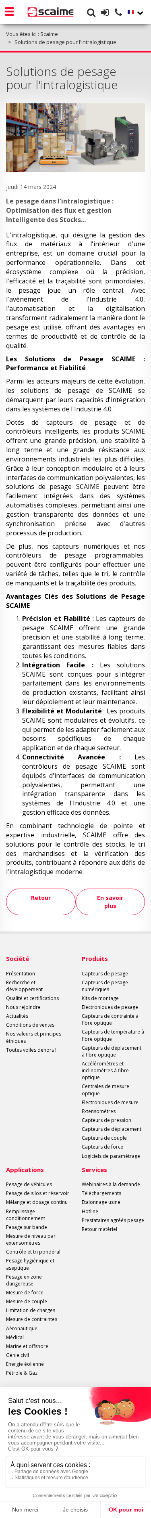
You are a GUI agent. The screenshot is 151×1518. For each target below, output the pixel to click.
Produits (95, 958)
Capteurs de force (102, 1146)
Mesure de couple (26, 1301)
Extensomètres (99, 1111)
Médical (15, 1337)
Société (17, 958)
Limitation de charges (30, 1310)
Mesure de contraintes (31, 1319)
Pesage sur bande (26, 1227)
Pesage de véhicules (29, 1184)
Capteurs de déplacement (111, 1129)
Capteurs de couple (104, 1137)
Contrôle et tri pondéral (33, 1251)
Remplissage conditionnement (25, 1215)
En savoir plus (110, 902)
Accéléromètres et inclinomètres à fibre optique (105, 1070)
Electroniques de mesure (110, 1102)
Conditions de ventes (30, 1024)
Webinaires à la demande (111, 1184)
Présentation (20, 973)
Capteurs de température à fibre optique (113, 1035)
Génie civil (17, 1355)
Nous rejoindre (23, 1007)
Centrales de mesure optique (105, 1090)
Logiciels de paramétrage (111, 1156)
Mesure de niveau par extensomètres (31, 1239)
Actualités (17, 1016)
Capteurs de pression (106, 1120)
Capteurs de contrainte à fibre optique (110, 1019)
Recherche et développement (24, 986)
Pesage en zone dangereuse (24, 1280)
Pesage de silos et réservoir (37, 1193)
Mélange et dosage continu (37, 1202)
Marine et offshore (27, 1346)
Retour (41, 898)
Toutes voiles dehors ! (31, 1049)
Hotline (90, 1211)
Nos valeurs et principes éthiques (33, 1037)
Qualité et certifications (32, 998)
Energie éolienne (25, 1364)
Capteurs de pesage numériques (105, 986)
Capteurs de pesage (105, 973)
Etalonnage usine (101, 1202)
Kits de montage (100, 998)
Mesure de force (24, 1292)
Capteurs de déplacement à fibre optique (111, 1051)
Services (94, 1170)
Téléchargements (101, 1193)
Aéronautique (21, 1328)
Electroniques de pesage (110, 1007)
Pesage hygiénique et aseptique (30, 1264)
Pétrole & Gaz (21, 1372)
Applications (25, 1170)
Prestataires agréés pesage (113, 1220)
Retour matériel (99, 1229)
